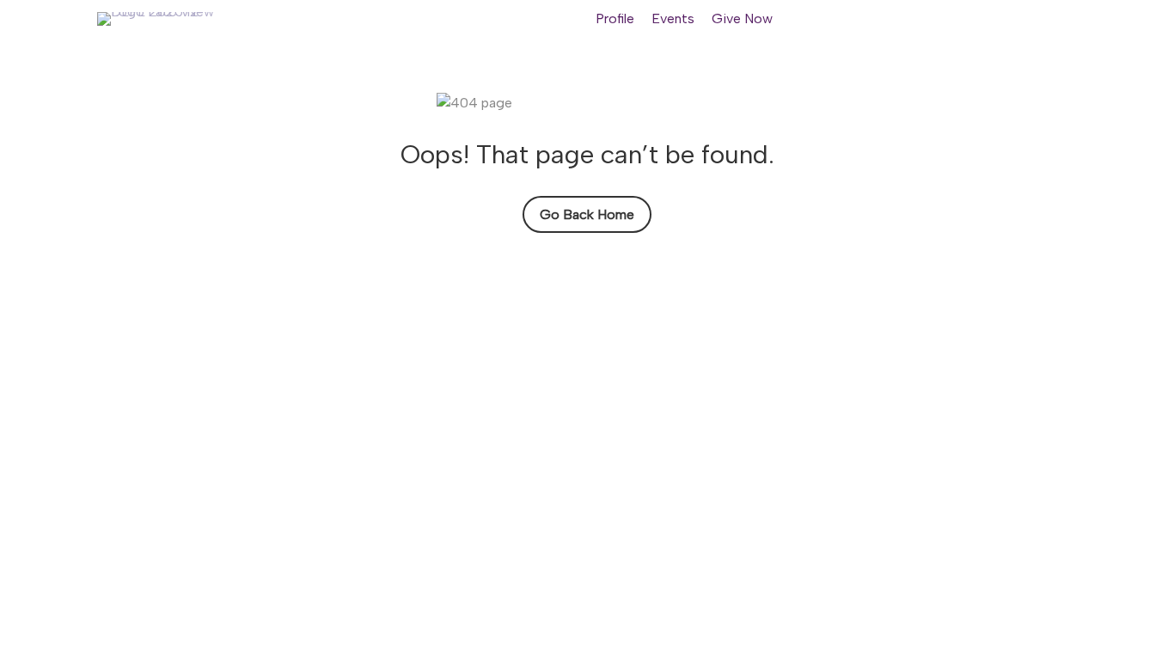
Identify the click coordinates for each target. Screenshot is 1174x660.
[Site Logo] (161, 19)
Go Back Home (587, 214)
